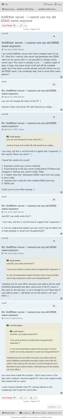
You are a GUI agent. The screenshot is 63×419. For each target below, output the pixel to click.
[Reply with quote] (54, 36)
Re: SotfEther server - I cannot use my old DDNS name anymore (29, 92)
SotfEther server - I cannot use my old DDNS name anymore (28, 19)
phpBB (23, 417)
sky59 (4, 81)
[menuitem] (5, 4)
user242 (5, 33)
